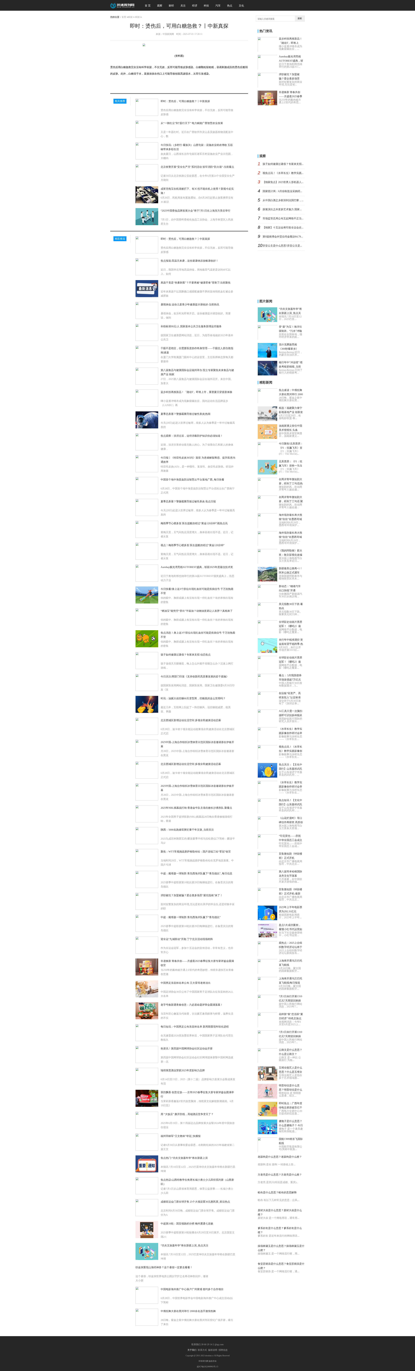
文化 (241, 5)
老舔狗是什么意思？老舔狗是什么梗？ (280, 1156)
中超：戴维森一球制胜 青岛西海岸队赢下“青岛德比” (191, 917)
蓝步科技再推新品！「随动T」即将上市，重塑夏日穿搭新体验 (196, 392)
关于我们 (191, 1350)
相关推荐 (120, 101)
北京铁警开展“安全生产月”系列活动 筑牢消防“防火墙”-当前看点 (197, 166)
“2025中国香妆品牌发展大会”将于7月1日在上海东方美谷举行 (195, 210)
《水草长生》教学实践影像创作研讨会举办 (290, 733)
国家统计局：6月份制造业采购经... (282, 191)
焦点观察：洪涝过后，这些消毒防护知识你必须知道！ (192, 435)
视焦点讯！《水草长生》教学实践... (283, 173)
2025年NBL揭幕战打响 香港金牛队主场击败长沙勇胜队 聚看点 (196, 807)
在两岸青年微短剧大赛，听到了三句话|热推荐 (291, 483)
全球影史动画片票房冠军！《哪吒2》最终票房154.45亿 (290, 661)
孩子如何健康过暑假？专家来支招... (283, 164)
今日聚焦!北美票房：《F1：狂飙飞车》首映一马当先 (291, 447)
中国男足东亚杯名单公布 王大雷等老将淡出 (186, 982)
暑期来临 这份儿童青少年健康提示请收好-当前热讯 (190, 304)
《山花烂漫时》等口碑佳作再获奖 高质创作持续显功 (291, 822)
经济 (194, 5)
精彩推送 (120, 238)
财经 (171, 5)
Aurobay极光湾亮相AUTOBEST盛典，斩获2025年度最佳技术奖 (197, 567)
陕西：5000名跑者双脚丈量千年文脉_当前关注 (187, 829)
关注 (183, 5)
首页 (124, 17)
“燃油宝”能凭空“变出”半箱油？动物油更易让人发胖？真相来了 (197, 610)
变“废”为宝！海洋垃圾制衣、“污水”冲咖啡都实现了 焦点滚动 (291, 331)
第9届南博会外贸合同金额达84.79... (283, 236)
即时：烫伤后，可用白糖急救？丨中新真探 (185, 101)
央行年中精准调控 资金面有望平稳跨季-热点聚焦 (291, 644)
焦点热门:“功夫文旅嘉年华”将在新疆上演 (184, 1158)
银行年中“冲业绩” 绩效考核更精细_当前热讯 (290, 366)
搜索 (300, 18)
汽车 (218, 5)
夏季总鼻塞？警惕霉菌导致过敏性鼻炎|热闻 (185, 414)
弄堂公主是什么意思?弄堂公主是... (282, 245)
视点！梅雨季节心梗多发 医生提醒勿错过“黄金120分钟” (193, 545)
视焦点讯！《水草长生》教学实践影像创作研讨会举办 (290, 750)
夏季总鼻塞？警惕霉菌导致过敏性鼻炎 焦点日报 (188, 501)
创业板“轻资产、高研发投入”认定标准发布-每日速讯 (290, 697)
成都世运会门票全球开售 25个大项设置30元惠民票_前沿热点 (195, 1201)
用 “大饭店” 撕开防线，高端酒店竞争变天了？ (187, 1114)
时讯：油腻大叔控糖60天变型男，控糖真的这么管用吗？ (193, 698)
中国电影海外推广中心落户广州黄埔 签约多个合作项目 (192, 1289)
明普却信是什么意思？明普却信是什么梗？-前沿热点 (290, 1089)
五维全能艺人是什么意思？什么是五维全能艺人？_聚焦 (290, 1071)
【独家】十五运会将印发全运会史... (283, 227)
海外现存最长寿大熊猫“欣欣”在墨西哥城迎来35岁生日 (290, 519)
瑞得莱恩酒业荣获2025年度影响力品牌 (183, 1070)
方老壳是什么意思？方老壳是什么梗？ (280, 1174)
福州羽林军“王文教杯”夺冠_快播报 (181, 1136)
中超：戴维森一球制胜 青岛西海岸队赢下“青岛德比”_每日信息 (196, 873)
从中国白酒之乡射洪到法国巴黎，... (283, 200)
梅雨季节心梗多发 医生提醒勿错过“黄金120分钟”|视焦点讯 (194, 523)
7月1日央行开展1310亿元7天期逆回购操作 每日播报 (290, 1000)
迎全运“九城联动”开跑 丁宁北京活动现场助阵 (187, 939)
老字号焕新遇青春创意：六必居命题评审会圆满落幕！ (192, 1004)
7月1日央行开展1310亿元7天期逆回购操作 (290, 1036)
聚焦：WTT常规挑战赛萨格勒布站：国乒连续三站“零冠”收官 (196, 851)
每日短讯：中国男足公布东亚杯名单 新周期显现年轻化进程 (195, 1026)
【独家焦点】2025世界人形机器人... (283, 182)
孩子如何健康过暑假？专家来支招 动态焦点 (186, 654)
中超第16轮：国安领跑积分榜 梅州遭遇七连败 (187, 1223)
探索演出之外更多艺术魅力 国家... (282, 209)
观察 (159, 5)
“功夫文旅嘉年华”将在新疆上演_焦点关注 (184, 1245)
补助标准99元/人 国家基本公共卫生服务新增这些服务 (191, 326)
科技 (206, 5)
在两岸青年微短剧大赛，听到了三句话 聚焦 (291, 501)
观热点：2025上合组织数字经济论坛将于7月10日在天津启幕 (290, 947)
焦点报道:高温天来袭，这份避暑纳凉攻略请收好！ (189, 260)
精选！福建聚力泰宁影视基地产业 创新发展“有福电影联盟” (291, 412)
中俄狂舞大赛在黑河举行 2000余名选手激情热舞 (188, 1311)
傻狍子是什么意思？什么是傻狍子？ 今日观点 (291, 1125)
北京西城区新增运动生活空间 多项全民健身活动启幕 (191, 720)
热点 (229, 5)
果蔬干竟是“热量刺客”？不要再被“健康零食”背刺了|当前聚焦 (196, 282)
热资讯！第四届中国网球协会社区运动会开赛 (187, 1048)
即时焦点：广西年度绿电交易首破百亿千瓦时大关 (290, 1107)
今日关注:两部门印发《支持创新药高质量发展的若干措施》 (195, 676)
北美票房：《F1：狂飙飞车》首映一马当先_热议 (290, 465)
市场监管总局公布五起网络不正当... (283, 218)
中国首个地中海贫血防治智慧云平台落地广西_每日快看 (192, 479)
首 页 (148, 5)
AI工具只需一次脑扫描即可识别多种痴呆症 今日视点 (290, 715)
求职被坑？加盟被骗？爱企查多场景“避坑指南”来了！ (192, 895)
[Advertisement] (282, 128)
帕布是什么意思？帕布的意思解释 (277, 1192)
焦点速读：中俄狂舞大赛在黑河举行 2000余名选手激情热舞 (291, 394)
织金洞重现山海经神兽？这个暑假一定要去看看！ (164, 1267)
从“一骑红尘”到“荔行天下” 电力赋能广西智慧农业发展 (192, 123)
